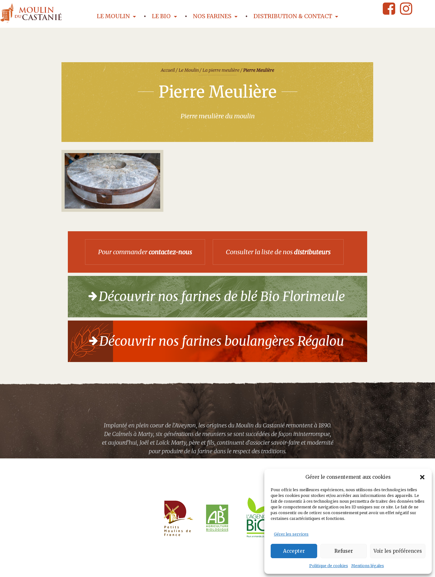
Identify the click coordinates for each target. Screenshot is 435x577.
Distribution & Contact (293, 16)
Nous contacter (194, 568)
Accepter (294, 551)
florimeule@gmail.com (139, 568)
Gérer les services (291, 534)
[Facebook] (388, 8)
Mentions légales (367, 565)
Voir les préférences (398, 551)
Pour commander (145, 252)
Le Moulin (114, 16)
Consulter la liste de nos (278, 252)
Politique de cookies (328, 565)
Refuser (343, 551)
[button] (422, 477)
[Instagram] (406, 8)
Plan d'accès (236, 568)
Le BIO (162, 16)
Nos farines (213, 16)
